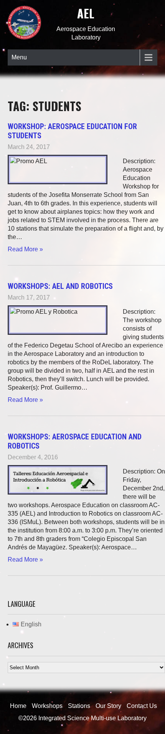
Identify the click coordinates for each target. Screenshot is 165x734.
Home (18, 706)
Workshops (47, 706)
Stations (79, 706)
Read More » (25, 249)
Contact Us (142, 706)
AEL (85, 13)
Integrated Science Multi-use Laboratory (92, 718)
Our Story (108, 706)
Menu (19, 57)
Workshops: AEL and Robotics (60, 286)
